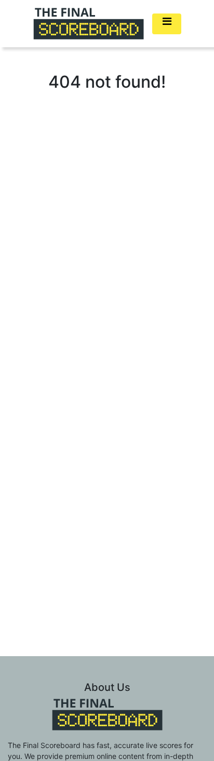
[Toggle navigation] (166, 23)
